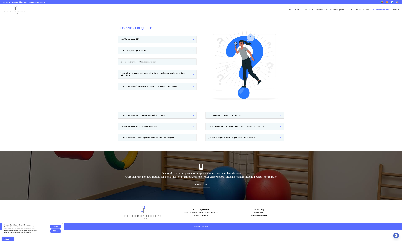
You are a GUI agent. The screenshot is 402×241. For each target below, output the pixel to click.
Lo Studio (309, 10)
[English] (397, 3)
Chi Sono (298, 10)
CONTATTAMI (201, 184)
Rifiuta (55, 231)
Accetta (55, 227)
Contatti (395, 10)
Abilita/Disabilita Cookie (259, 215)
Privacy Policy (259, 210)
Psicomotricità (322, 10)
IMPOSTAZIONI (26, 233)
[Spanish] (387, 3)
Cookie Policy (259, 212)
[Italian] (382, 3)
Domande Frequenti (381, 10)
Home (290, 10)
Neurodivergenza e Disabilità (342, 10)
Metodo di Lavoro (363, 10)
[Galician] (392, 3)
